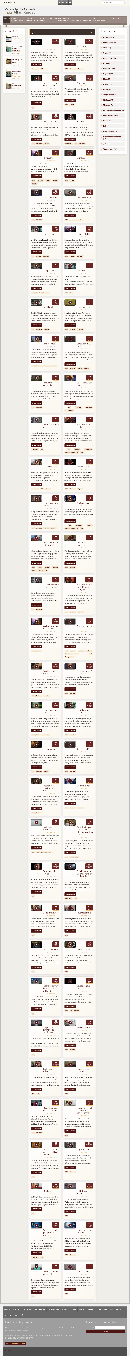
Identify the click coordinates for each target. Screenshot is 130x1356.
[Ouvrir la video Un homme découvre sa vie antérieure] (36, 580)
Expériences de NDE (84, 1027)
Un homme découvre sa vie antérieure (51, 586)
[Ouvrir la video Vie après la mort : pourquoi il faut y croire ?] (36, 1225)
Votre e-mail (90, 1328)
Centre (16, 1309)
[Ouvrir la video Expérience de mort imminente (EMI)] (36, 78)
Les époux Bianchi (49, 270)
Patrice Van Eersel (50, 466)
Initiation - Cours (69, 1309)
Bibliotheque (53, 1309)
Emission (72, 69)
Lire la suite (36, 64)
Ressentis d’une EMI (84, 671)
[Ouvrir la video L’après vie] (70, 153)
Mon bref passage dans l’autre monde (50, 1109)
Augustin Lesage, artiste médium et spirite (17, 60)
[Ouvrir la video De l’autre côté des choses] (70, 378)
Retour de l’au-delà (50, 46)
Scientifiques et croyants (49, 672)
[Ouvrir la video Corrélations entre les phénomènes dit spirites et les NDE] (70, 866)
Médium (34, 570)
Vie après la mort (83, 785)
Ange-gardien (82, 46)
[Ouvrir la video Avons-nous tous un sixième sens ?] (36, 538)
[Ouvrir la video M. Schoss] (36, 1186)
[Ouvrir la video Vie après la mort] (70, 781)
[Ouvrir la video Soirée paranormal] (70, 498)
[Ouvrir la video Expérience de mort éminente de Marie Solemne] (36, 1145)
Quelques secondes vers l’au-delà (50, 627)
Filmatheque (115, 1309)
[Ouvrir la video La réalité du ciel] (70, 944)
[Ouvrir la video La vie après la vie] (70, 193)
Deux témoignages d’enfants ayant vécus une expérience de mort (85, 831)
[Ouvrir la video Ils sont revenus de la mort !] (36, 498)
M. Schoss (47, 1191)
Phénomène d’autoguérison (16, 84)
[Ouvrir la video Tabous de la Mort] (70, 229)
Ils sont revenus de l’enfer (84, 711)
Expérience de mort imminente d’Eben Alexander (50, 988)
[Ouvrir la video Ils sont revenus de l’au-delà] (36, 705)
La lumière (81, 270)
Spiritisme (26, 1309)
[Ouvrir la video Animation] (70, 78)
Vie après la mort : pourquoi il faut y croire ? (50, 1232)
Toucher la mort (83, 466)
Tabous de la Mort (84, 234)
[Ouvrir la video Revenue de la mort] (36, 193)
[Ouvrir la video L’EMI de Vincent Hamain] (70, 1186)
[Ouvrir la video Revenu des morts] (70, 908)
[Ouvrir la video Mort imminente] (36, 117)
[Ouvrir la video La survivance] (36, 153)
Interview (34, 183)
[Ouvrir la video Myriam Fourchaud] (36, 339)
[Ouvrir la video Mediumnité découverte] (36, 378)
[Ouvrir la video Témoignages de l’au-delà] (36, 866)
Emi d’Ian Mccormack (51, 949)
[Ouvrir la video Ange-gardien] (70, 42)
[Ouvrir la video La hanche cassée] (36, 744)
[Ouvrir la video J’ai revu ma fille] (36, 908)
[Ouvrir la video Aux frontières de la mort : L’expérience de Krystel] (70, 580)
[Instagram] (63, 2)
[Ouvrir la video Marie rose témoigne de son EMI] (36, 1267)
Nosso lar (15, 36)
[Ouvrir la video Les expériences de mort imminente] (70, 1225)
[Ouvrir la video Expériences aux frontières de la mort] (36, 781)
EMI (42, 69)
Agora (81, 1309)
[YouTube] (70, 2)
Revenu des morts (84, 912)
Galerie (90, 1309)
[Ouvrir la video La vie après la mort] (70, 302)
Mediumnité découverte (47, 384)
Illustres (7, 1315)
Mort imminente (49, 121)
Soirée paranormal (84, 503)
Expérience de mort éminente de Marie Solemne (50, 1152)
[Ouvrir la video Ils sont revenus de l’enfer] (70, 705)
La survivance (48, 157)
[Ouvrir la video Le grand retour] (70, 1145)
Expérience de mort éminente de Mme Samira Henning (84, 1110)
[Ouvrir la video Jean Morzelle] (36, 302)
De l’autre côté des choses (84, 384)
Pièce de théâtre (74, 1010)
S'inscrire (105, 1332)
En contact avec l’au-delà (85, 627)
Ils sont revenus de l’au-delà (50, 711)
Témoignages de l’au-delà (49, 872)
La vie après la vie (84, 197)
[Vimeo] (66, 2)
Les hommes (39, 1309)
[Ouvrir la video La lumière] (70, 266)
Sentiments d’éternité (47, 828)
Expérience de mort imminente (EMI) (50, 84)
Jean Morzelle (48, 307)
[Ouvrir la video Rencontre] (70, 117)
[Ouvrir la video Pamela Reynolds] (36, 229)
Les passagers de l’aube (83, 987)
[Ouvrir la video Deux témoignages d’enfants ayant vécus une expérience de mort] (70, 822)
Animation (81, 83)
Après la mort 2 (83, 749)
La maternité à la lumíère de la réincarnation (17, 48)
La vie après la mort (85, 307)
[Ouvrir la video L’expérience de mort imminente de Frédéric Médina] (36, 1023)
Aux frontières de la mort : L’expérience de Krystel (84, 587)
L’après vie (81, 157)
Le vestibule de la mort (84, 345)
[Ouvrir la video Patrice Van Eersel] (36, 462)
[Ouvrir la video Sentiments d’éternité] (36, 822)
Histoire (80, 69)
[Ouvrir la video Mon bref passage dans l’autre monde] (36, 1103)
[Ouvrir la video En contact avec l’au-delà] (70, 621)
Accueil (7, 1309)
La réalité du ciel (83, 949)
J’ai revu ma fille (49, 912)
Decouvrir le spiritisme (15, 1343)
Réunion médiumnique (71, 452)
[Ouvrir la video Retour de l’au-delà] (36, 42)
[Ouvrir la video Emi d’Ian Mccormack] (36, 944)
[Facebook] (60, 2)
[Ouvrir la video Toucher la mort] (70, 462)
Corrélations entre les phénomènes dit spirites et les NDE (84, 874)
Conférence (35, 69)
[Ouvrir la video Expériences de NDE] (70, 1023)
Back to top (8, 1350)
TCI (82, 452)
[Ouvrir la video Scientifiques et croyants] (36, 666)
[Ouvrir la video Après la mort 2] (70, 744)
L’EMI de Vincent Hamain (83, 1192)
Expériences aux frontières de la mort (49, 788)
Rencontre (81, 121)
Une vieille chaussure (81, 544)
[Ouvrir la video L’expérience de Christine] (70, 1064)
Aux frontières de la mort (51, 426)
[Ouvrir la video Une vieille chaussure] (70, 538)
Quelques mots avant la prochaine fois (16, 73)
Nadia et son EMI (83, 1271)
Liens (16, 1315)
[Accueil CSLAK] (19, 11)
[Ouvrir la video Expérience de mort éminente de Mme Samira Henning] (70, 1103)
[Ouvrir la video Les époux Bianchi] (36, 266)
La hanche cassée (49, 749)
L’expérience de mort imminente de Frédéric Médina (51, 1030)
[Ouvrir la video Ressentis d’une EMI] (70, 666)
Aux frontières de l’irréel (83, 426)
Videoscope (101, 1309)
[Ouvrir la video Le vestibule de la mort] (70, 339)
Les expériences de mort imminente (84, 1231)
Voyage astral (69, 410)
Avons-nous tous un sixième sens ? (50, 544)
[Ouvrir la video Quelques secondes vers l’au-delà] (36, 621)
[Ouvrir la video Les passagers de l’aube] (70, 981)
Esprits (48, 180)
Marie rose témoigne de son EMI (51, 1272)
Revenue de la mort (51, 197)
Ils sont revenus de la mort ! (50, 504)
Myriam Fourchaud (50, 343)
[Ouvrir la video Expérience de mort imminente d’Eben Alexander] (36, 981)
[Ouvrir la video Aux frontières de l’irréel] (70, 420)
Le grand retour (83, 1149)
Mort (33, 852)
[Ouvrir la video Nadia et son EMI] (70, 1267)
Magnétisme (88, 449)
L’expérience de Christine (83, 1070)
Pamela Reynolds (50, 234)
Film (71, 293)
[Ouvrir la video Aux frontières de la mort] (36, 420)
